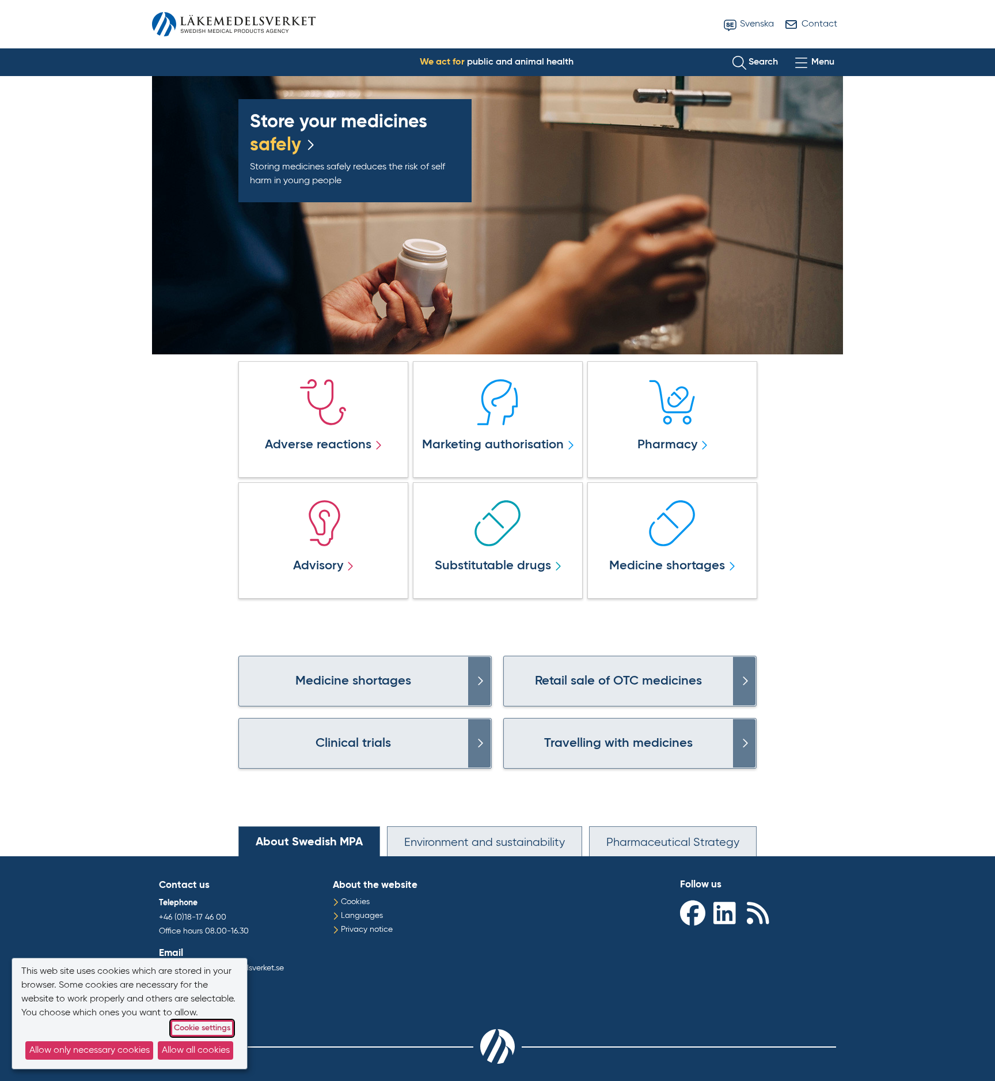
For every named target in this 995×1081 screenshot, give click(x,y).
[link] (479, 681)
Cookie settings (202, 1028)
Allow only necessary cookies (89, 1050)
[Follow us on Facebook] (694, 912)
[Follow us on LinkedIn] (727, 912)
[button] (755, 62)
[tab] (309, 841)
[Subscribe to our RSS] (760, 912)
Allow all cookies (196, 1050)
